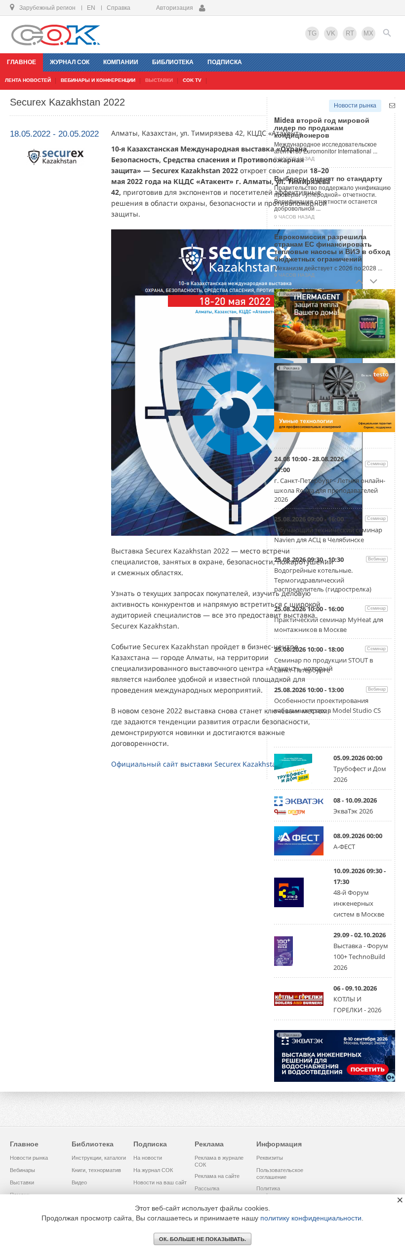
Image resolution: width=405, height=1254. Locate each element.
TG (312, 33)
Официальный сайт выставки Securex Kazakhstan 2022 (204, 764)
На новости (147, 1158)
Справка (118, 7)
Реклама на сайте (217, 1176)
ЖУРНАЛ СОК (69, 62)
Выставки (22, 1182)
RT (350, 33)
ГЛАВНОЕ (21, 62)
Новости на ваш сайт (160, 1182)
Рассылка (207, 1188)
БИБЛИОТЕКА (173, 62)
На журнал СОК (153, 1170)
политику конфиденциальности (311, 1218)
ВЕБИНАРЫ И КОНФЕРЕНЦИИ (98, 80)
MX (368, 33)
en (91, 7)
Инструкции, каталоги (99, 1158)
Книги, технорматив (96, 1170)
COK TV (192, 80)
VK (330, 33)
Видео (79, 1182)
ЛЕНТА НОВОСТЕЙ (28, 80)
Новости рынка (355, 105)
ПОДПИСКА (224, 62)
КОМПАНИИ (120, 62)
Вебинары (22, 1170)
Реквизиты (269, 1158)
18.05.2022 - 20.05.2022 (54, 134)
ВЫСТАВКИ (159, 80)
